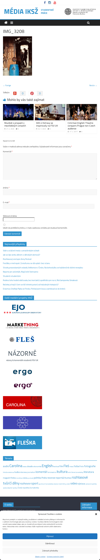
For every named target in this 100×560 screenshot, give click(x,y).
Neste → (93, 85)
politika (37, 477)
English (47, 466)
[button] (96, 514)
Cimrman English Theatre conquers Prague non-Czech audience (81, 125)
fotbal (77, 466)
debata (25, 467)
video (73, 483)
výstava (81, 483)
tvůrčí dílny (62, 484)
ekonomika (37, 466)
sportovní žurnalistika (46, 484)
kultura (62, 471)
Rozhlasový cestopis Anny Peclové (17, 259)
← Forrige (7, 85)
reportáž (60, 477)
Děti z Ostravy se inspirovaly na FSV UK (47, 124)
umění (68, 484)
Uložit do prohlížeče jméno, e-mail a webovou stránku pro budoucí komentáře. (35, 227)
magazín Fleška (9, 477)
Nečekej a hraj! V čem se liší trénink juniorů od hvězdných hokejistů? (31, 284)
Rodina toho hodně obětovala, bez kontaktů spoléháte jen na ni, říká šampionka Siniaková (40, 280)
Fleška (71, 466)
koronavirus (52, 472)
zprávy (15, 488)
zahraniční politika (91, 484)
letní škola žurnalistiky (75, 472)
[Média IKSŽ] (50, 7)
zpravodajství (7, 488)
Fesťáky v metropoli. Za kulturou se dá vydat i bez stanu (26, 263)
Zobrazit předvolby (50, 550)
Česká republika (23, 487)
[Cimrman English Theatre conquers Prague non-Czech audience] (81, 105)
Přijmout (50, 536)
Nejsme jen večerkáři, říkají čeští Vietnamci (20, 271)
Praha (44, 477)
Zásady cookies (40, 556)
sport (34, 483)
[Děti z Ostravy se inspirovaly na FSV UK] (50, 105)
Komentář (8, 151)
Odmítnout (50, 543)
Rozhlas (68, 477)
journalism (31, 472)
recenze (51, 477)
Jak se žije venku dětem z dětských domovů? (21, 254)
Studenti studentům (12, 276)
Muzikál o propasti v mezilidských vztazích (15, 124)
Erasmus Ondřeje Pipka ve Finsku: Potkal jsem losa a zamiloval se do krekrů (34, 288)
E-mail (6, 202)
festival (56, 466)
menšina (19, 478)
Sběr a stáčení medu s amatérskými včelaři (21, 250)
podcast (30, 478)
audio (6, 466)
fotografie (90, 466)
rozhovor (25, 483)
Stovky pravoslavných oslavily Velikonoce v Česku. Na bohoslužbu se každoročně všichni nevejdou (43, 267)
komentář (41, 472)
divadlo (30, 466)
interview (23, 472)
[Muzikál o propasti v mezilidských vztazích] (18, 105)
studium (56, 484)
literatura (89, 472)
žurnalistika (34, 487)
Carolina (15, 466)
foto (82, 466)
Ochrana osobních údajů (55, 556)
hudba (17, 472)
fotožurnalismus (8, 472)
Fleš (66, 465)
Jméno (6, 187)
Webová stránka (10, 216)
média (25, 477)
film (61, 466)
